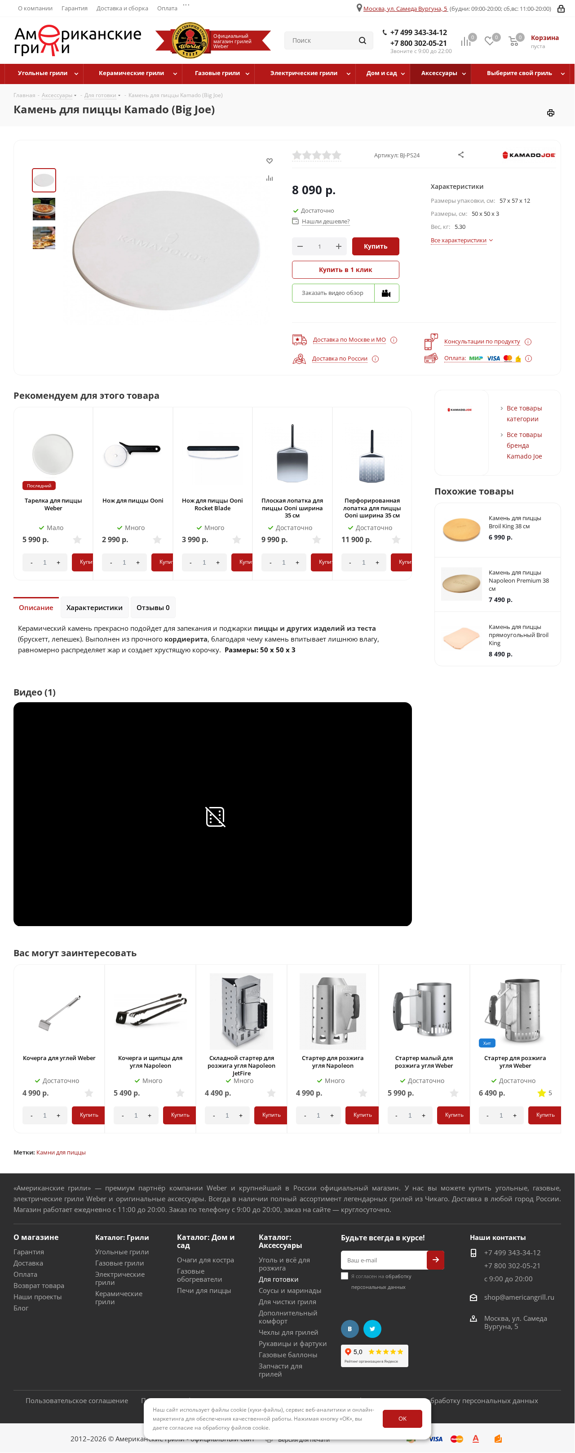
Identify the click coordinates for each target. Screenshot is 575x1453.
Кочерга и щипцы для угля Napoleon (150, 1062)
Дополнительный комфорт (288, 1316)
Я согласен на (381, 1281)
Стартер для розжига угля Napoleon (333, 1062)
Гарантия (28, 1251)
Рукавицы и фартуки (293, 1343)
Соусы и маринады (290, 1290)
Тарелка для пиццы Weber (53, 504)
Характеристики (94, 607)
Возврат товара (38, 1285)
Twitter (372, 1329)
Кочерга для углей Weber (59, 1058)
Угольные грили (122, 1251)
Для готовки (279, 1279)
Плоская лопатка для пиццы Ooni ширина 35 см (292, 508)
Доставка (28, 1262)
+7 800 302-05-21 (418, 43)
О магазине (35, 1237)
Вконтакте (350, 1329)
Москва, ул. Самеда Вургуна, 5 (405, 8)
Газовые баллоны (288, 1354)
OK (402, 1418)
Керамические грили (118, 1297)
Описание (36, 607)
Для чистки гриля (287, 1301)
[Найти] (362, 40)
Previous (12, 502)
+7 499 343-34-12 (418, 32)
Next (413, 502)
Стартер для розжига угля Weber (515, 1062)
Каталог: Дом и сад (206, 1241)
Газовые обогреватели (199, 1275)
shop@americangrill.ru (519, 1297)
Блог (20, 1307)
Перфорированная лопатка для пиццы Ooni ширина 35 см (372, 508)
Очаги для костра (205, 1259)
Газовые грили (119, 1262)
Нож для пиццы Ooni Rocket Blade (212, 504)
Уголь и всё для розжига (284, 1263)
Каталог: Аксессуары (280, 1241)
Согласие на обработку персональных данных (461, 1400)
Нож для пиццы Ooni (133, 500)
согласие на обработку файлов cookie (219, 1427)
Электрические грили (120, 1278)
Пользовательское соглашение (77, 1400)
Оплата (25, 1274)
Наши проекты (37, 1296)
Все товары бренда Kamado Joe (524, 445)
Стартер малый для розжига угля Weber (424, 1062)
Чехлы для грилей (288, 1332)
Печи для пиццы (204, 1290)
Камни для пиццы (61, 1152)
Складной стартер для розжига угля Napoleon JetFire (241, 1065)
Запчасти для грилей (280, 1369)
